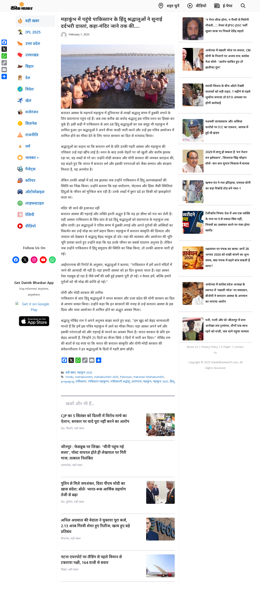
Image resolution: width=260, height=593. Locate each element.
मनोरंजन (31, 112)
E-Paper (226, 347)
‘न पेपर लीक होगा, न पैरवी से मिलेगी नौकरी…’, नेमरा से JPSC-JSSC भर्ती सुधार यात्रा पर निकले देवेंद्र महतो (227, 25)
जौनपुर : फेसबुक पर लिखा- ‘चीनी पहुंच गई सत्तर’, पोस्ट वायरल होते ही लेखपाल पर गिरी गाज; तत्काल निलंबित (93, 453)
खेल (28, 101)
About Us (193, 347)
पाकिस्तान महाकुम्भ (98, 382)
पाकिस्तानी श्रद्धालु (120, 382)
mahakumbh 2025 (106, 377)
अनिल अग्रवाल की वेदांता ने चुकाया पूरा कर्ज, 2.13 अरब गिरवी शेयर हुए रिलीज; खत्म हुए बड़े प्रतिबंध (95, 526)
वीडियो (30, 226)
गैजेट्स (30, 169)
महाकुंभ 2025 (84, 373)
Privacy (206, 347)
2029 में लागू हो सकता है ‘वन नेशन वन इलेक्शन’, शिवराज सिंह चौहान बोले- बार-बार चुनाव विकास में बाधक (227, 158)
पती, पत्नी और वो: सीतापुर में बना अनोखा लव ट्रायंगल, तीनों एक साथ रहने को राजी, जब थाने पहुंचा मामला (227, 326)
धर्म (27, 146)
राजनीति (31, 135)
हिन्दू (172, 382)
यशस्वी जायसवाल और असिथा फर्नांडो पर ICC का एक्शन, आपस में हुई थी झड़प (226, 127)
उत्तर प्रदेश (32, 43)
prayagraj (67, 382)
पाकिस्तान (81, 382)
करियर (30, 180)
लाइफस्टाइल (34, 203)
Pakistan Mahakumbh (148, 377)
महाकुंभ (147, 382)
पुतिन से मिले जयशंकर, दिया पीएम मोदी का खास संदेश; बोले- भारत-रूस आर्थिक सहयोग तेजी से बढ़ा (93, 489)
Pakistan (126, 377)
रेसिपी (29, 215)
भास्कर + (32, 158)
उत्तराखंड (32, 55)
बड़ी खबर (70, 373)
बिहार (29, 66)
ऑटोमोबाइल (35, 192)
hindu (69, 377)
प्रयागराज (137, 382)
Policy (214, 347)
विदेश (29, 89)
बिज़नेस (31, 123)
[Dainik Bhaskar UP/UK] (21, 5)
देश (27, 78)
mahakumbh (84, 377)
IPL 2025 (33, 32)
